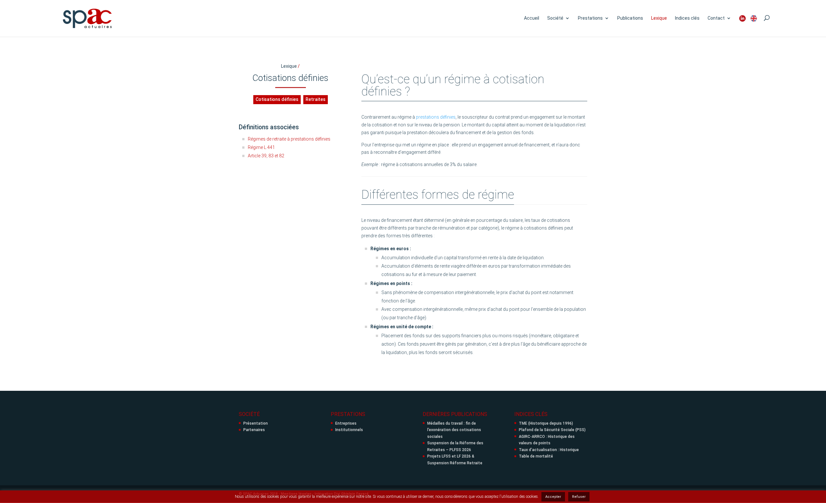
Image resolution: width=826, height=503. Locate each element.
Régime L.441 (261, 147)
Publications (630, 18)
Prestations (590, 18)
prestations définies (436, 117)
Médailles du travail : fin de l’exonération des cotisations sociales (454, 430)
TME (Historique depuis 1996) (546, 423)
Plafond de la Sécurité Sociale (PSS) (552, 430)
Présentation (255, 423)
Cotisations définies (277, 99)
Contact (716, 18)
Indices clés (687, 18)
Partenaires (254, 430)
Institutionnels (349, 430)
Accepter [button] (553, 497)
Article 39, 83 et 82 (266, 155)
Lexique (659, 18)
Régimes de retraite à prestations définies (289, 139)
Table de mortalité (536, 456)
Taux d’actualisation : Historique (549, 450)
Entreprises (346, 423)
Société (555, 18)
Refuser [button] (579, 497)
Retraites (316, 99)
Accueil (531, 18)
